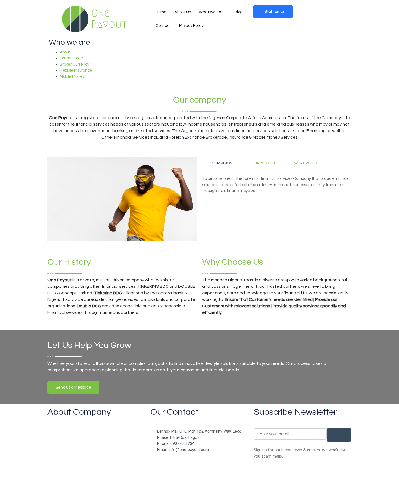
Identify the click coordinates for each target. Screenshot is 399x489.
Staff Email (274, 11)
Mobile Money (72, 77)
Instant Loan (71, 58)
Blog (239, 12)
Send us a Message (73, 387)
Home (161, 12)
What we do (210, 12)
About (65, 52)
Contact (163, 26)
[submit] (339, 435)
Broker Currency (74, 64)
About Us (183, 12)
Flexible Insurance (76, 70)
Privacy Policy (191, 26)
